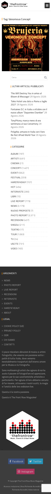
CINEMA (15, 163)
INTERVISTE (17, 191)
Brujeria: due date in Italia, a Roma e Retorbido (23, 63)
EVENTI (15, 173)
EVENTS (8, 303)
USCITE (14, 244)
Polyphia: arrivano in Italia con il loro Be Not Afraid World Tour (28, 133)
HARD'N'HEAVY (18, 182)
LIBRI (13, 196)
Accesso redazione (11, 486)
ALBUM (14, 154)
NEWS (14, 206)
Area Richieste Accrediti (30, 486)
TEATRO (15, 229)
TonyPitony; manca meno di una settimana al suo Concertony (26, 122)
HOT (13, 187)
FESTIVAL (16, 177)
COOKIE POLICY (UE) (14, 326)
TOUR (14, 234)
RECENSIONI (17, 220)
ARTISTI (15, 158)
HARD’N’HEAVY (12, 308)
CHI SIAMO (9, 340)
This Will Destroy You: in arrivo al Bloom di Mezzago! (26, 95)
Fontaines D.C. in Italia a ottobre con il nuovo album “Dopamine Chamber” (29, 111)
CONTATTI (9, 344)
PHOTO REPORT (19, 215)
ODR (6, 335)
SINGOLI (15, 225)
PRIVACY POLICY (12, 330)
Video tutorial (33, 489)
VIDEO (14, 248)
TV (12, 239)
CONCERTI (16, 168)
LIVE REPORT (18, 201)
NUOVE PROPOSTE (20, 210)
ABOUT (7, 312)
